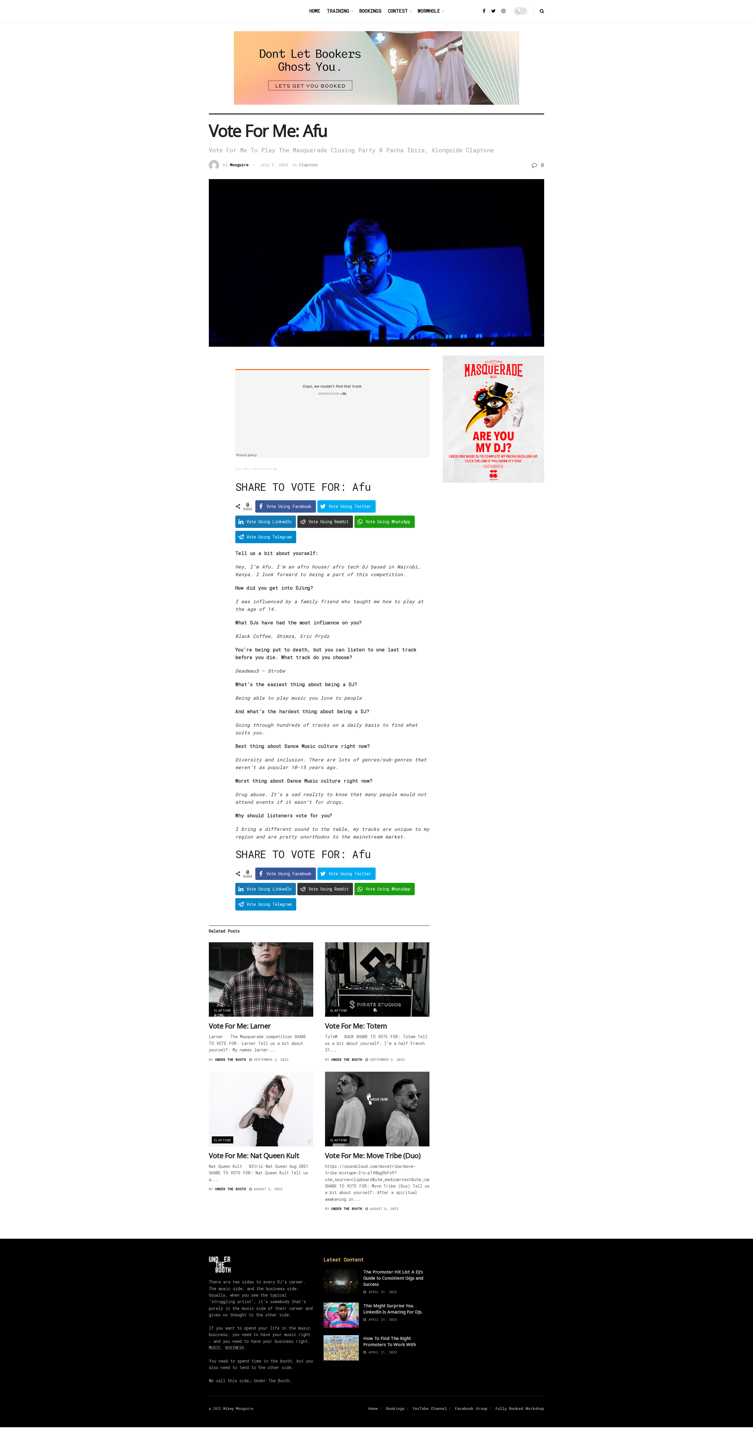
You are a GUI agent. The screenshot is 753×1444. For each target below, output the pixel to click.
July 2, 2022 (274, 164)
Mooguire (239, 164)
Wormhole (429, 11)
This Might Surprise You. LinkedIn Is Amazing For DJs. (392, 1309)
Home (314, 11)
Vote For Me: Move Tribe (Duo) (372, 1155)
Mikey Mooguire (238, 1408)
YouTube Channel (430, 1408)
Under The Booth (230, 1059)
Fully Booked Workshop (520, 1408)
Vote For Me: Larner (240, 1026)
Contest (398, 11)
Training (338, 11)
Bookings (370, 11)
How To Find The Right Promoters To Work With (389, 1341)
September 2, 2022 (270, 1059)
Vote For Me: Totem (356, 1026)
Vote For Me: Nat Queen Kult (254, 1155)
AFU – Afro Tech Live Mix (260, 469)
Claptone (308, 164)
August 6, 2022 (267, 1189)
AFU (238, 469)
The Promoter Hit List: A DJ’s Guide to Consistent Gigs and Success (393, 1278)
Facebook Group (471, 1408)
